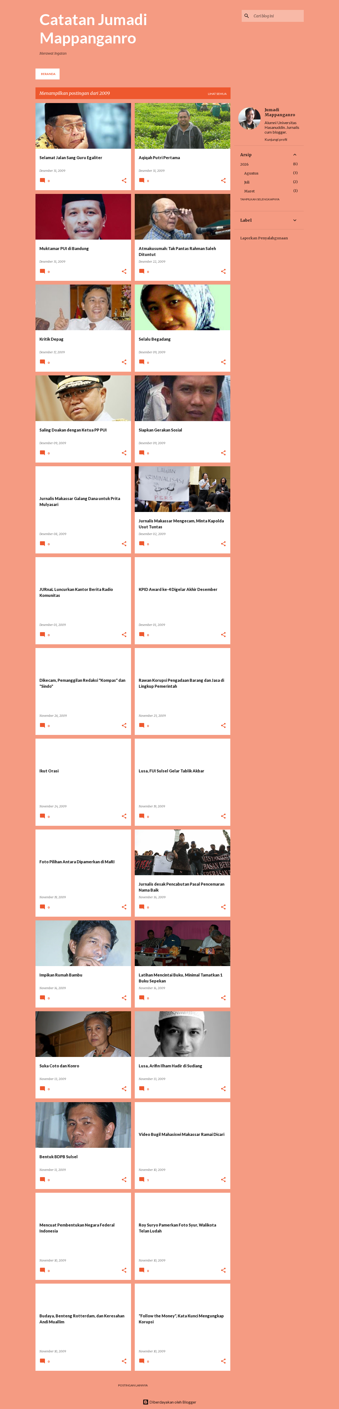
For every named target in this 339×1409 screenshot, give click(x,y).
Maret (249, 191)
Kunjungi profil (276, 139)
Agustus (251, 173)
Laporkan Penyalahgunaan (264, 238)
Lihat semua (217, 94)
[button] (124, 181)
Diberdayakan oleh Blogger (172, 1402)
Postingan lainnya (133, 1385)
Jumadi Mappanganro (280, 112)
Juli (246, 182)
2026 (244, 164)
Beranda (48, 74)
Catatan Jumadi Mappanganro (93, 28)
